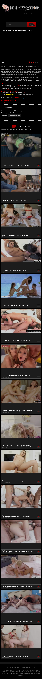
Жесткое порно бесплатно (9, 91)
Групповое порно (14, 115)
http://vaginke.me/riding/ (8, 100)
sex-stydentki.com (7, 673)
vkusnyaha (4, 102)
